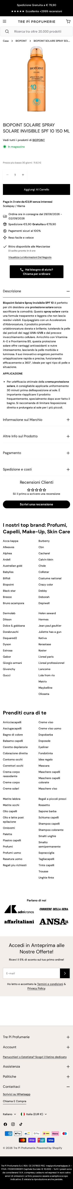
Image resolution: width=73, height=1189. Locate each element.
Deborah (44, 597)
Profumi (8, 846)
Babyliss (8, 572)
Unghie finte (46, 877)
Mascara (44, 765)
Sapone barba (47, 811)
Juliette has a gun (50, 632)
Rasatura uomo (12, 859)
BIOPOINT (21, 40)
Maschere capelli (49, 772)
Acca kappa (10, 541)
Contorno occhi (13, 759)
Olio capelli (10, 811)
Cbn (41, 547)
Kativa (43, 638)
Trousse (43, 871)
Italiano (7, 1114)
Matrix (43, 681)
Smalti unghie (47, 836)
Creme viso (46, 722)
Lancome (44, 669)
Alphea (7, 553)
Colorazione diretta (15, 753)
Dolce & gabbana (14, 625)
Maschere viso (48, 788)
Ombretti (9, 828)
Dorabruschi (10, 632)
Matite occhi (11, 805)
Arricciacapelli (12, 722)
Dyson (7, 644)
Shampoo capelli (49, 823)
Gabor (7, 656)
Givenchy (9, 669)
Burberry (44, 541)
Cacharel (44, 553)
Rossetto (44, 805)
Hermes (43, 619)
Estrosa (7, 650)
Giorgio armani (12, 663)
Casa (6, 40)
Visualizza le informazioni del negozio (30, 257)
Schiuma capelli (49, 817)
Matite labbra (11, 799)
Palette (7, 834)
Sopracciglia (46, 852)
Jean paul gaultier (50, 625)
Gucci (7, 675)
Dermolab (9, 613)
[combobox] (36, 31)
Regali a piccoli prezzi (52, 799)
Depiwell (44, 603)
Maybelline (45, 687)
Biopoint (8, 584)
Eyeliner (43, 747)
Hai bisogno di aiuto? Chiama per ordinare (38, 272)
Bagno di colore (13, 734)
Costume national (50, 578)
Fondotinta (46, 753)
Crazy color (46, 584)
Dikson (7, 619)
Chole (42, 565)
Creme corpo (11, 782)
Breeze (7, 597)
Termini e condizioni (50, 984)
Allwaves (8, 547)
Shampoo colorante (51, 830)
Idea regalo (46, 759)
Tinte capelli (46, 865)
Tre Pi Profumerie (24, 1148)
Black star (9, 590)
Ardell (6, 559)
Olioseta (44, 694)
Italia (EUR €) (34, 1114)
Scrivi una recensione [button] (36, 504)
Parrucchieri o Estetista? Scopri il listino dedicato (35, 1057)
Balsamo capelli (13, 741)
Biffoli (6, 578)
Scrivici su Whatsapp (16, 1094)
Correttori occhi (13, 765)
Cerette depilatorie (15, 747)
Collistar (44, 572)
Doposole (44, 741)
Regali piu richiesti (15, 865)
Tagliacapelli (46, 859)
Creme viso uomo (50, 728)
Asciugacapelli (12, 728)
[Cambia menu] (4, 21)
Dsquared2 (10, 638)
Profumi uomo (12, 852)
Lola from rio (47, 675)
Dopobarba (46, 734)
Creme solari (11, 788)
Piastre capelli (12, 840)
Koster (43, 650)
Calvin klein (46, 559)
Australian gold (12, 565)
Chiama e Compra (14, 1101)
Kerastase (45, 644)
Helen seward (47, 613)
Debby (43, 590)
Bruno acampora (13, 603)
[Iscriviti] (65, 973)
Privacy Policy (36, 988)
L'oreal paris (46, 656)
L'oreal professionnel (51, 663)
